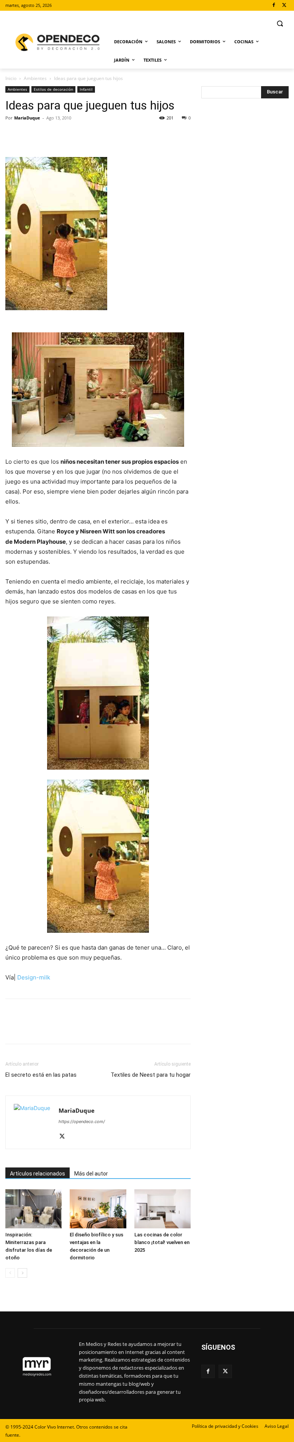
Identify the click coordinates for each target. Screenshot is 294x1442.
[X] (284, 5)
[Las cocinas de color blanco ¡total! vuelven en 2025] (162, 1208)
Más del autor (91, 1174)
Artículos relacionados (37, 1174)
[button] (280, 24)
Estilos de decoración (53, 89)
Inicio (10, 78)
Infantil (86, 89)
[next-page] (22, 1273)
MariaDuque (27, 118)
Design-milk (33, 977)
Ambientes (35, 78)
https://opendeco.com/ (82, 1121)
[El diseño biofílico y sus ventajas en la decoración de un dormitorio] (98, 1208)
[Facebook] (273, 5)
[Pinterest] (48, 135)
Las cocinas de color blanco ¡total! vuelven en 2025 (161, 1242)
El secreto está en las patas (41, 1074)
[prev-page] (10, 1273)
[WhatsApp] (66, 135)
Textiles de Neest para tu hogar (151, 1074)
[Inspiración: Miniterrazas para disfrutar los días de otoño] (33, 1208)
